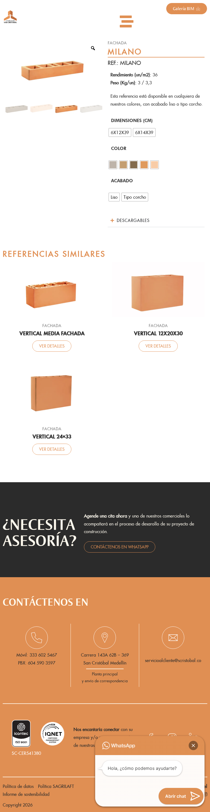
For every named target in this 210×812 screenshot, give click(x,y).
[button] (193, 745)
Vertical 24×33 (52, 436)
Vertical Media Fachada (51, 333)
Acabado (122, 180)
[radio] (120, 132)
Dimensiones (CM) (132, 120)
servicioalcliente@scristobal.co (173, 660)
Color (118, 148)
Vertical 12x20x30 (158, 333)
